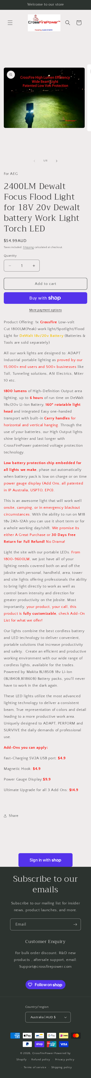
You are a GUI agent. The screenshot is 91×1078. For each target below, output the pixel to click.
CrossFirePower (43, 1053)
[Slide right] (56, 161)
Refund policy (40, 1059)
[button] (10, 22)
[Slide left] (34, 161)
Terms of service (35, 1067)
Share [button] (13, 816)
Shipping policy (61, 1067)
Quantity (10, 255)
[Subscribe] (75, 924)
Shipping (28, 247)
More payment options (45, 310)
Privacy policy (65, 1059)
